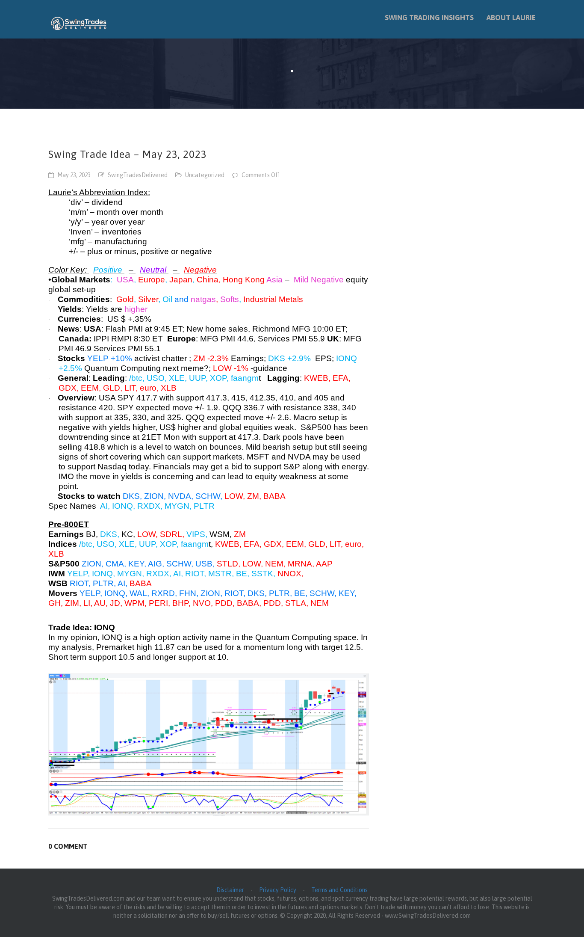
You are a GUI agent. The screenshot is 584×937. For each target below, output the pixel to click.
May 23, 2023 (74, 175)
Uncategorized (204, 175)
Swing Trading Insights (429, 17)
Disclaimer (230, 890)
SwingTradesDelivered (138, 175)
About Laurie (511, 17)
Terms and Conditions (339, 890)
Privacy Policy (277, 890)
